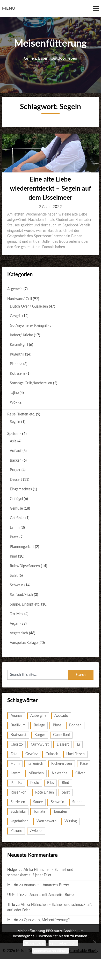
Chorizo (17, 744)
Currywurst (40, 744)
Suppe (77, 802)
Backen (15, 460)
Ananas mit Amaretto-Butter (46, 885)
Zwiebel (36, 831)
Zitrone (16, 831)
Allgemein (15, 289)
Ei (78, 744)
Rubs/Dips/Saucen (25, 566)
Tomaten (60, 812)
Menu (9, 8)
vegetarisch (19, 821)
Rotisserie (17, 374)
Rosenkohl (19, 792)
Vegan (14, 624)
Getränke (17, 518)
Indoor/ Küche (21, 335)
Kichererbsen (61, 764)
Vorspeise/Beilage (24, 643)
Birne (57, 725)
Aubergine (38, 716)
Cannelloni (61, 735)
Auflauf (15, 451)
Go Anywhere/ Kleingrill (28, 326)
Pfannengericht (22, 547)
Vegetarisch (19, 633)
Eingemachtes (21, 489)
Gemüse (16, 508)
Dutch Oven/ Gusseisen (29, 306)
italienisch (35, 764)
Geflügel (16, 499)
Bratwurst (18, 735)
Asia (13, 441)
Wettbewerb (46, 821)
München (36, 773)
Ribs (50, 783)
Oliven (80, 773)
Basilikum (18, 725)
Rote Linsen (44, 792)
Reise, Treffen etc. (21, 414)
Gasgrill (15, 316)
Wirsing (70, 821)
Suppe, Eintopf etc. (25, 604)
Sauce (38, 802)
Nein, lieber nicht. (63, 943)
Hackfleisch (75, 754)
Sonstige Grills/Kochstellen (31, 383)
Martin (12, 885)
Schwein (16, 585)
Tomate (39, 812)
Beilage (39, 725)
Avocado (61, 716)
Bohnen (75, 725)
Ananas (16, 716)
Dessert (16, 480)
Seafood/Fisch (21, 595)
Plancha (16, 364)
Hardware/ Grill (19, 299)
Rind (13, 556)
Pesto (34, 783)
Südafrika (18, 812)
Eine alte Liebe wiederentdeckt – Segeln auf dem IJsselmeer (50, 188)
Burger (15, 470)
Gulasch (52, 754)
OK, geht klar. (34, 943)
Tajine (14, 393)
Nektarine (59, 773)
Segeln (15, 422)
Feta (14, 754)
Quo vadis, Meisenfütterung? (47, 920)
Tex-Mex (16, 614)
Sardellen (18, 802)
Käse (84, 764)
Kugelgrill (17, 354)
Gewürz (31, 754)
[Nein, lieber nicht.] (94, 941)
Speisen (13, 434)
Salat (14, 576)
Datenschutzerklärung (50, 951)
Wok (13, 402)
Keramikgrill (19, 345)
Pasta (14, 537)
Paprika (16, 783)
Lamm (15, 528)
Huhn (15, 764)
